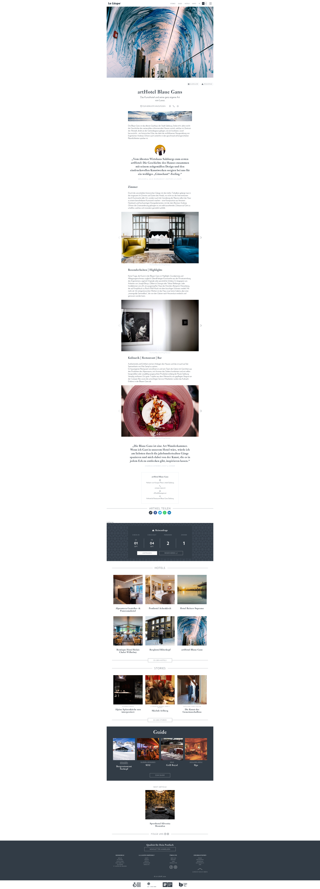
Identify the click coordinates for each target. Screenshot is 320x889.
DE (203, 3)
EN (205, 3)
